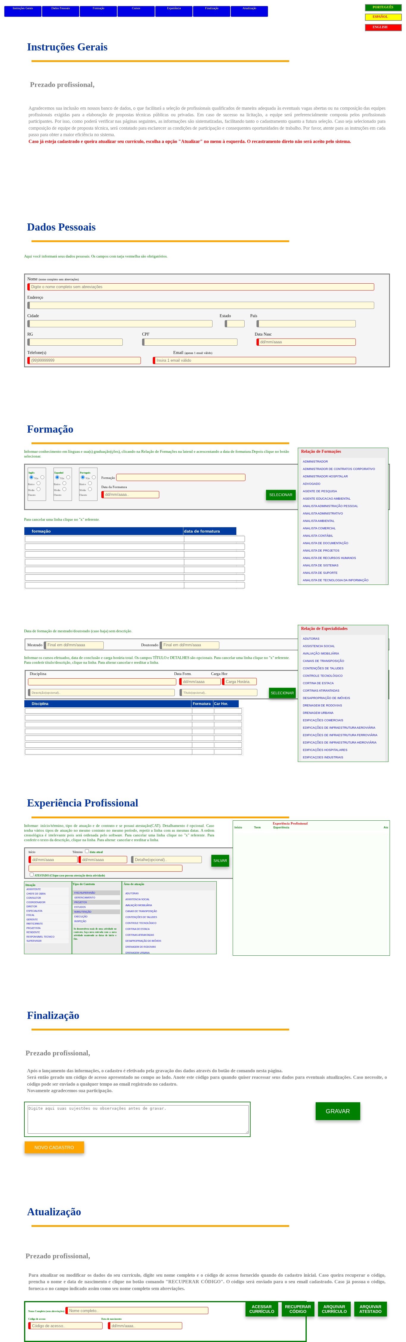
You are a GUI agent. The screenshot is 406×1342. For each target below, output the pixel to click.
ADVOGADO (311, 483)
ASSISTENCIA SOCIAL (319, 646)
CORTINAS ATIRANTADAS (321, 690)
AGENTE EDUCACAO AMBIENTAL (327, 498)
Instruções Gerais (23, 8)
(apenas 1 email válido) (198, 353)
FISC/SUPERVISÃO (84, 893)
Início (32, 852)
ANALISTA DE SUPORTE (320, 572)
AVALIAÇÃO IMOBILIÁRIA (321, 653)
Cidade (33, 316)
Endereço (35, 297)
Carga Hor (219, 674)
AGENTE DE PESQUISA (320, 491)
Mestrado (35, 645)
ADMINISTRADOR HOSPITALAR (325, 476)
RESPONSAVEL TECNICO (40, 937)
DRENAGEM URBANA (318, 712)
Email (178, 352)
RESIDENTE (33, 932)
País (253, 316)
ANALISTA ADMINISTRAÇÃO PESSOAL (330, 506)
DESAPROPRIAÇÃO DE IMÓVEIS (326, 698)
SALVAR (220, 861)
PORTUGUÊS (383, 7)
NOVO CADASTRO (54, 1147)
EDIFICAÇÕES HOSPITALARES (325, 750)
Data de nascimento (111, 1319)
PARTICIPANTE (34, 923)
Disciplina (38, 674)
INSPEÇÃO (80, 921)
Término (78, 852)
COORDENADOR (35, 902)
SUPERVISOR (34, 941)
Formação (98, 8)
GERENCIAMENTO (84, 897)
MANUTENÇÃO (82, 912)
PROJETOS (80, 902)
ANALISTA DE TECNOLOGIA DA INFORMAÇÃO (336, 580)
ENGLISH (380, 27)
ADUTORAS (311, 638)
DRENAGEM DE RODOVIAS (322, 705)
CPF (146, 334)
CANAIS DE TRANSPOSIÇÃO (323, 661)
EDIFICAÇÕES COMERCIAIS (323, 720)
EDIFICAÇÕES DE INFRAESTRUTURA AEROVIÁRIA (339, 727)
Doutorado (149, 645)
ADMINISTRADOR (315, 461)
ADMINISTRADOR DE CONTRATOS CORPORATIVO (339, 469)
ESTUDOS (80, 907)
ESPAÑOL (380, 16)
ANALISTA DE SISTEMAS (321, 565)
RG (30, 334)
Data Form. (183, 674)
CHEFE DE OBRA (35, 893)
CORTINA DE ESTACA (318, 683)
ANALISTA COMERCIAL (319, 528)
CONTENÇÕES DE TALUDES (323, 668)
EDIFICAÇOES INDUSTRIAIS (323, 757)
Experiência (174, 8)
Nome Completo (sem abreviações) (46, 1311)
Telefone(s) (36, 352)
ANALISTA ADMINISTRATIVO (323, 513)
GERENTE (32, 919)
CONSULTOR (33, 898)
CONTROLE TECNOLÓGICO (323, 675)
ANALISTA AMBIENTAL (319, 520)
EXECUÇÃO (80, 916)
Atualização (249, 8)
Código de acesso (36, 1319)
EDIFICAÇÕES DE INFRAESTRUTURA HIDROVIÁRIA (340, 742)
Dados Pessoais (60, 8)
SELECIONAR (280, 495)
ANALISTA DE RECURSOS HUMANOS (329, 558)
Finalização (211, 8)
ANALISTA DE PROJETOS (321, 550)
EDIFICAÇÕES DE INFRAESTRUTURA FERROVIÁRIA (340, 735)
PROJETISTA (33, 928)
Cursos (136, 8)
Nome (32, 279)
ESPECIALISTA (34, 911)
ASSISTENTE (33, 889)
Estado (225, 316)
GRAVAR (338, 1111)
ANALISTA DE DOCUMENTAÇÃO (325, 543)
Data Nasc (263, 334)
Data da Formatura (114, 487)
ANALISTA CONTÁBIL (318, 535)
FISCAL (30, 915)
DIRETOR (31, 906)
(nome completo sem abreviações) (59, 279)
